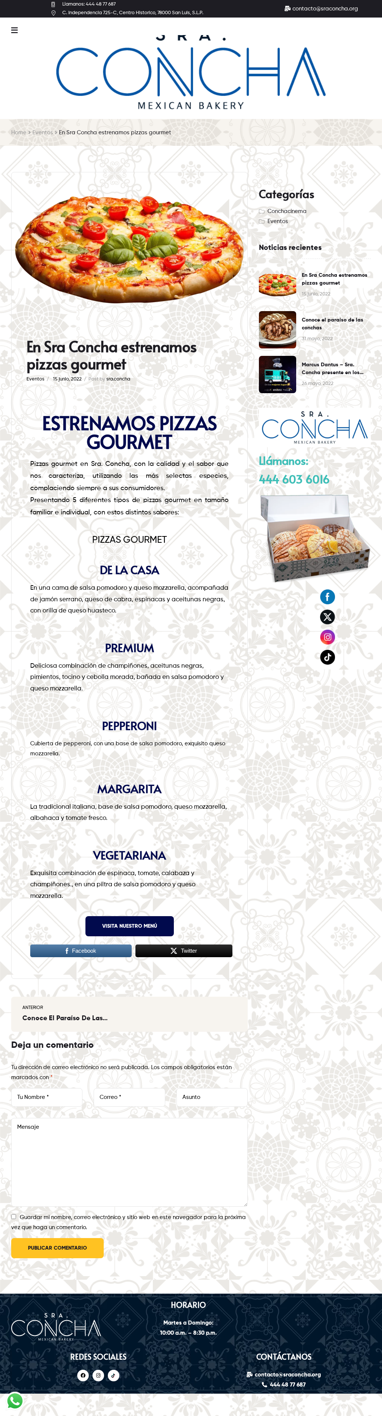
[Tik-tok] (113, 1375)
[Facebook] (83, 1375)
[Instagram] (98, 1375)
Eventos (42, 132)
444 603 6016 (294, 478)
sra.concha (118, 379)
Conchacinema (287, 211)
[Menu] (14, 30)
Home (18, 132)
